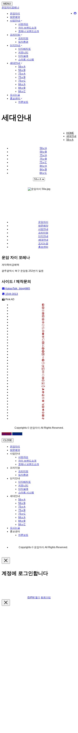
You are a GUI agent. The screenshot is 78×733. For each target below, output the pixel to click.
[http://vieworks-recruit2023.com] (43, 331)
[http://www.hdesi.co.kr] (43, 363)
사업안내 (15, 20)
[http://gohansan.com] (43, 348)
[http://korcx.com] (43, 366)
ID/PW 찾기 (33, 597)
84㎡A (21, 84)
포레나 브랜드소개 (28, 31)
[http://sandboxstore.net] (43, 336)
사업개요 (23, 24)
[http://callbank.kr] (43, 342)
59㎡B (21, 70)
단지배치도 (24, 48)
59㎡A (21, 66)
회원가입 (46, 597)
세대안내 (15, 63)
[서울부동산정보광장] (43, 412)
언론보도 (23, 102)
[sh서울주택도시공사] (43, 403)
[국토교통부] (43, 392)
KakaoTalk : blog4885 (17, 288)
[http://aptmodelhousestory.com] (43, 322)
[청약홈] (43, 415)
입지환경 (23, 41)
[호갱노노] (43, 395)
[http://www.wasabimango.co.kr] (43, 357)
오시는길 (15, 94)
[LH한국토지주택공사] (43, 406)
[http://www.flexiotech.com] (43, 354)
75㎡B (21, 77)
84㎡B (21, 87)
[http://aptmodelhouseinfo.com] (43, 371)
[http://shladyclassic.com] (43, 345)
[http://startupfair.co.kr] (43, 325)
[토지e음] (43, 409)
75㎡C (22, 80)
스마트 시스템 (26, 59)
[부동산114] (43, 400)
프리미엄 (15, 34)
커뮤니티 (23, 52)
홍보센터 (15, 98)
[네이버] (43, 386)
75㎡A (21, 73)
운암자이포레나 (10, 7)
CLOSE (7, 440)
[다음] (43, 398)
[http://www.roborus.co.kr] (43, 339)
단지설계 (23, 56)
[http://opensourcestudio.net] (43, 368)
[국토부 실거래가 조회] (43, 389)
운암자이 (15, 13)
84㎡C (22, 91)
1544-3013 (11, 293)
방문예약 (15, 17)
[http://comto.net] (43, 333)
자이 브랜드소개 (27, 27)
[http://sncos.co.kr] (43, 380)
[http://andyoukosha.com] (43, 383)
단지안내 (15, 45)
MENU (7, 3)
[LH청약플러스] (43, 418)
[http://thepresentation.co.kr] (43, 351)
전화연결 (7, 433)
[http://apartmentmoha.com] (43, 328)
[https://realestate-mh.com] (43, 377)
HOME (70, 133)
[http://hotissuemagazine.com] (43, 374)
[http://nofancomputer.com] (43, 360)
